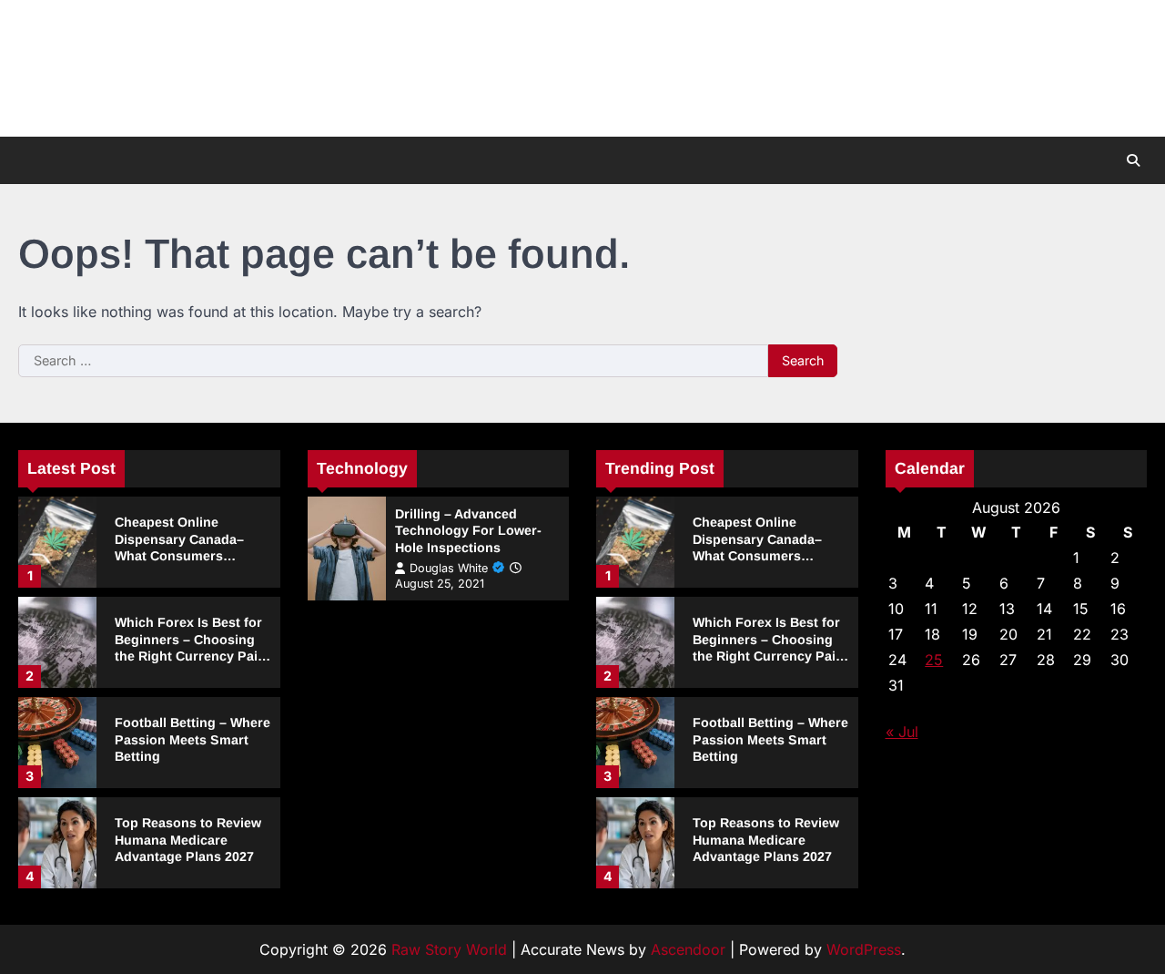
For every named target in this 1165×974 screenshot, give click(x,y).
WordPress (863, 949)
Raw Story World (449, 949)
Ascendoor (688, 949)
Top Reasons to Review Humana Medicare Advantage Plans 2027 (188, 839)
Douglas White (449, 568)
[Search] (1133, 160)
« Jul (902, 732)
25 (934, 660)
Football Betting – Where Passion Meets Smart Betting (192, 739)
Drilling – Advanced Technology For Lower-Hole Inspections (468, 531)
